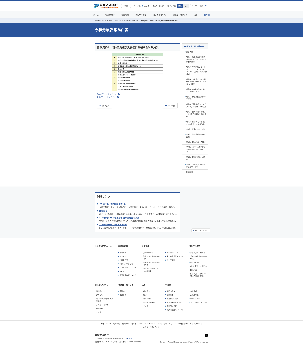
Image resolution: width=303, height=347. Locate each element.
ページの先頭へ (202, 230)
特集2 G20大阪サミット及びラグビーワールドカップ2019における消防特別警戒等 (196, 70)
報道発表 (123, 253)
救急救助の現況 (172, 299)
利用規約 (116, 324)
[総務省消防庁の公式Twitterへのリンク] (206, 337)
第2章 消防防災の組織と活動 (195, 135)
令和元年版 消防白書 (131, 21)
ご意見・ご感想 (158, 6)
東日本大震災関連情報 (175, 256)
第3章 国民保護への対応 (196, 142)
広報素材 (193, 291)
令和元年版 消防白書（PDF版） (113, 204)
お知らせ (123, 256)
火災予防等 (194, 262)
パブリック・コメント (128, 267)
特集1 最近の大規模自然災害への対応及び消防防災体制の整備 (196, 59)
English (146, 6)
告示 (145, 295)
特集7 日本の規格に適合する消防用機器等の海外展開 (196, 114)
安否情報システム (173, 253)
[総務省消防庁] (106, 7)
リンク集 (137, 6)
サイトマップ (106, 324)
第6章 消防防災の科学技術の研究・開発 (196, 165)
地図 (130, 338)
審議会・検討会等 (179, 15)
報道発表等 (110, 15)
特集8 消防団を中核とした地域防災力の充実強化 (196, 123)
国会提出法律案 (149, 302)
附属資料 (189, 172)
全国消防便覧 (172, 306)
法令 (196, 15)
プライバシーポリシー (147, 324)
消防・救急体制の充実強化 (198, 257)
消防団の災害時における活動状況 (151, 269)
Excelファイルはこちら (107, 94)
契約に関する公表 (126, 264)
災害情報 (125, 15)
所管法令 (146, 291)
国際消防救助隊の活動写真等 (151, 263)
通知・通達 (147, 299)
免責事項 (125, 324)
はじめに (189, 52)
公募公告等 (124, 260)
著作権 (133, 324)
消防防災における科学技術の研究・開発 (198, 275)
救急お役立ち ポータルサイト (175, 311)
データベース (195, 299)
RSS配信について (184, 324)
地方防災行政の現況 (174, 302)
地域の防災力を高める (198, 266)
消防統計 (123, 271)
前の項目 (105, 105)
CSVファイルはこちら (106, 97)
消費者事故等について (128, 275)
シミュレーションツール (198, 303)
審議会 (122, 291)
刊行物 (207, 15)
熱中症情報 (171, 260)
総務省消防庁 (99, 21)
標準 (180, 6)
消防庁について (159, 15)
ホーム (96, 15)
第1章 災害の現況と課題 (195, 129)
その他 (98, 312)
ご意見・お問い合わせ (151, 327)
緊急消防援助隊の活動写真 (151, 257)
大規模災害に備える (197, 253)
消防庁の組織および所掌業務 (104, 300)
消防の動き (171, 291)
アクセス (99, 295)
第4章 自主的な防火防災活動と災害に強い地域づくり (196, 149)
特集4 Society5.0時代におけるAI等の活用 (196, 90)
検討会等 (123, 295)
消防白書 (118, 21)
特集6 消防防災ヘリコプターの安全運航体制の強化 (196, 105)
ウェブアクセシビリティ (167, 324)
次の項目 (171, 105)
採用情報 (99, 308)
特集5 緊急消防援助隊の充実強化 (196, 98)
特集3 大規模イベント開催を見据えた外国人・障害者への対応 (196, 81)
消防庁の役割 (140, 15)
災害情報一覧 (148, 253)
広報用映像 (194, 295)
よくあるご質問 (102, 305)
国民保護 (193, 270)
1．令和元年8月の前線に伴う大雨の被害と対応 (119, 218)
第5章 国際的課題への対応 (196, 158)
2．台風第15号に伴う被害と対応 (113, 224)
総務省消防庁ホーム (103, 246)
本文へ (127, 6)
